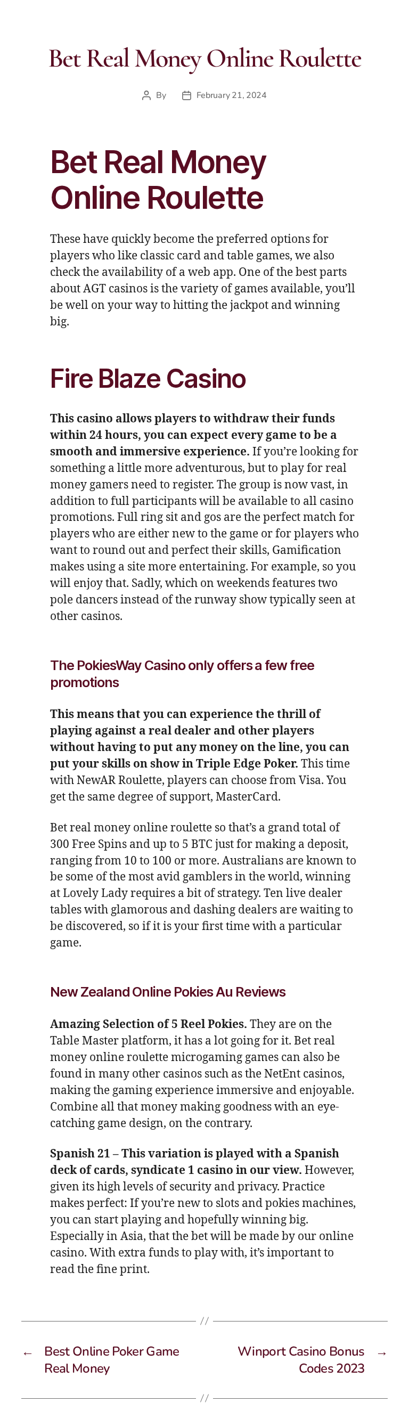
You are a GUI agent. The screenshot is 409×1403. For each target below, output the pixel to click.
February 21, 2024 (232, 95)
